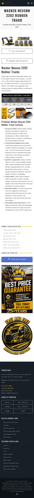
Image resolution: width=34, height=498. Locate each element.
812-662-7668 (9, 388)
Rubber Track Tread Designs (11, 245)
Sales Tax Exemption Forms (11, 463)
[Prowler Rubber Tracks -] (8, 3)
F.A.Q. (5, 451)
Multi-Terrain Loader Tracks (11, 242)
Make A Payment (8, 454)
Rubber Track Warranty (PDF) (11, 248)
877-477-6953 (8, 386)
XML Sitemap (7, 437)
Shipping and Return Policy (11, 466)
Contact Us (6, 448)
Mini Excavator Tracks (9, 236)
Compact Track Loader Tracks (12, 233)
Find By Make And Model (18, 259)
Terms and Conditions (9, 469)
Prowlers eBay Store (9, 428)
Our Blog (5, 425)
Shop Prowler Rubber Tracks (11, 431)
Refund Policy (7, 460)
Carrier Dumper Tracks (9, 230)
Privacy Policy (7, 457)
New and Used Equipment (10, 422)
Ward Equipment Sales (9, 434)
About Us (5, 445)
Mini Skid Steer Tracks (9, 239)
